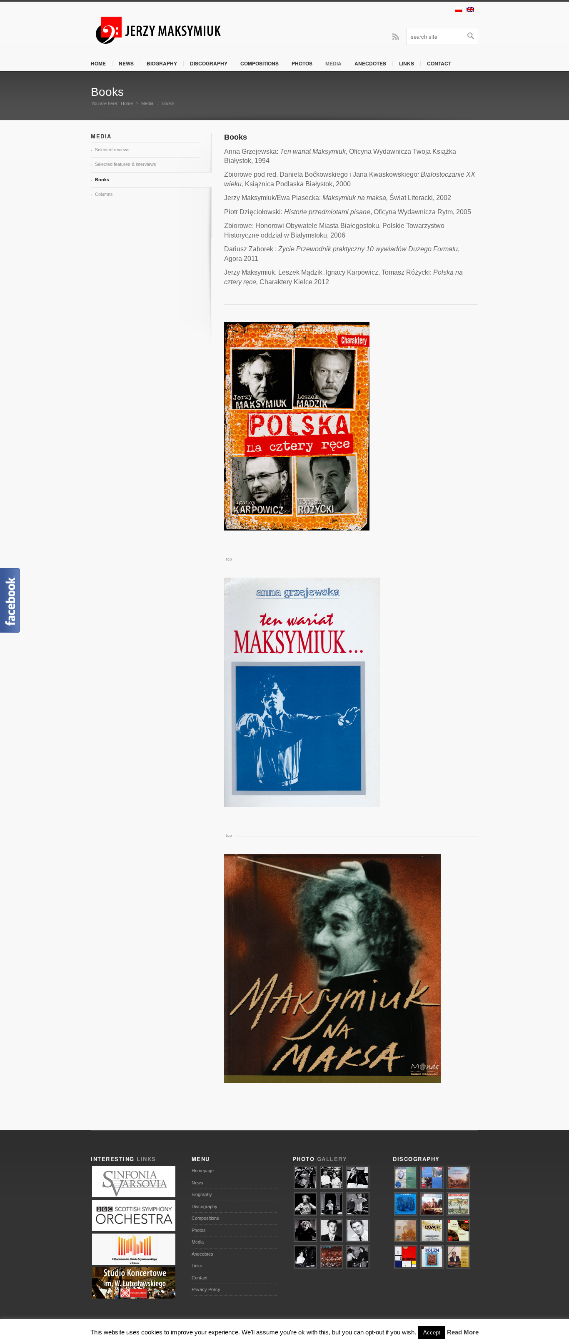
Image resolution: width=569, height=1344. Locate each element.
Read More (463, 1332)
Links (406, 63)
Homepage (203, 1170)
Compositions (259, 63)
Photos (302, 63)
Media (333, 63)
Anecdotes (370, 63)
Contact (439, 63)
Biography (162, 63)
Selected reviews (112, 149)
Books (107, 91)
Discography (208, 63)
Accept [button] (431, 1332)
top (229, 559)
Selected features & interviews (125, 164)
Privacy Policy (206, 1289)
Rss (395, 36)
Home (98, 63)
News (126, 63)
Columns (104, 194)
